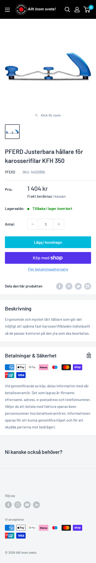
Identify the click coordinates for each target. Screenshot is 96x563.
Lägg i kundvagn (48, 242)
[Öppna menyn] (7, 10)
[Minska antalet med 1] (33, 224)
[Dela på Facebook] (59, 286)
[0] (87, 9)
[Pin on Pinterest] (68, 286)
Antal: (10, 224)
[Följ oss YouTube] (27, 504)
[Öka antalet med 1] (59, 224)
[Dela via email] (87, 286)
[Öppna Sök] (67, 9)
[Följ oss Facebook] (8, 504)
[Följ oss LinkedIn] (36, 504)
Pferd (10, 172)
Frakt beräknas (39, 196)
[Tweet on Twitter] (78, 286)
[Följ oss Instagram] (17, 504)
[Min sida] (77, 9)
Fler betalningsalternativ (48, 269)
